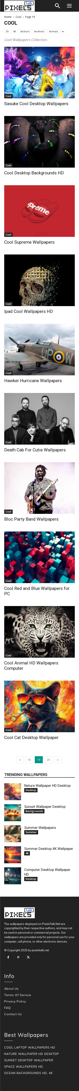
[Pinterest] (18, 958)
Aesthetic (39, 31)
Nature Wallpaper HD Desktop (47, 785)
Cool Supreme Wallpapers (29, 242)
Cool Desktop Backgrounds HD (34, 172)
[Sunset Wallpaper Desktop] (12, 812)
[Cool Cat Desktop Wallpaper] (39, 706)
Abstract (25, 31)
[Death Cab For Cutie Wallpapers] (39, 419)
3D (7, 31)
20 (48, 760)
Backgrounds (34, 811)
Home (8, 17)
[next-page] (57, 759)
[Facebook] (8, 958)
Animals (53, 31)
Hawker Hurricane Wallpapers (33, 380)
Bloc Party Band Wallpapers (31, 519)
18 (29, 760)
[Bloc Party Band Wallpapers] (39, 488)
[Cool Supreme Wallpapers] (39, 211)
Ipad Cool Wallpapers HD (28, 311)
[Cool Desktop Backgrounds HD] (39, 142)
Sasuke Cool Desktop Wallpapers (36, 103)
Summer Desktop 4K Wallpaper (48, 849)
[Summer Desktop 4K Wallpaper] (12, 854)
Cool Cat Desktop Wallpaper (31, 737)
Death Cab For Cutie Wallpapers (35, 449)
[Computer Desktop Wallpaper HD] (12, 875)
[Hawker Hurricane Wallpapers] (39, 349)
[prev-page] (19, 759)
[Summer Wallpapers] (12, 833)
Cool (18, 17)
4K (14, 31)
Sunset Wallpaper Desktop (45, 806)
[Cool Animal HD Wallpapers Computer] (39, 632)
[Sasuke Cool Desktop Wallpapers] (39, 72)
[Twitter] (28, 958)
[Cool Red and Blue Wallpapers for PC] (39, 557)
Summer (31, 832)
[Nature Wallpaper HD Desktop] (12, 791)
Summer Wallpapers (40, 827)
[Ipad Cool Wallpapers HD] (39, 280)
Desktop (30, 790)
